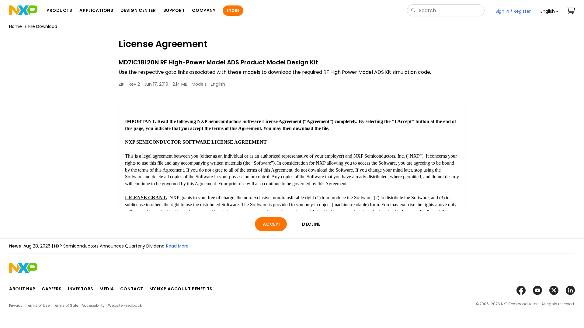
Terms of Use (38, 305)
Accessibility (93, 305)
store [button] (232, 10)
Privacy (16, 305)
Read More (177, 246)
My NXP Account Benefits (181, 289)
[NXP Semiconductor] (23, 10)
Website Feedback (125, 305)
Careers (52, 289)
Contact (131, 289)
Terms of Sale (65, 305)
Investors (80, 289)
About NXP (22, 289)
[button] (549, 11)
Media (106, 289)
